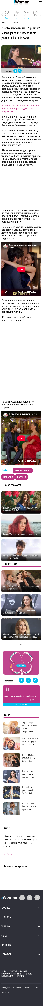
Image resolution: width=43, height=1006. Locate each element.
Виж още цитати (21, 704)
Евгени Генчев (23, 470)
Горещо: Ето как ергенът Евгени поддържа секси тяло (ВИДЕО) (20, 557)
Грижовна (6, 917)
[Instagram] (35, 680)
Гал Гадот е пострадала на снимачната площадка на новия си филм (19, 611)
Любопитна (7, 954)
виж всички (7, 854)
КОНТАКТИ (20, 976)
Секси (4, 935)
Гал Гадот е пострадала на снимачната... (29, 774)
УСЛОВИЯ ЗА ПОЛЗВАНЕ (19, 971)
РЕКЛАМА (28, 974)
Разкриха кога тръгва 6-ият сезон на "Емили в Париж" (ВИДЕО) (21, 587)
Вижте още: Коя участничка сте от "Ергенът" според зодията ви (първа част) (20, 108)
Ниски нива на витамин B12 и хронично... (29, 806)
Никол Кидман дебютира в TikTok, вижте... (29, 790)
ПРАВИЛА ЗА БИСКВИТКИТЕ (11, 974)
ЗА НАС (3, 971)
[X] (28, 680)
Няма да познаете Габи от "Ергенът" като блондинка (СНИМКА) (20, 509)
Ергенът (21, 476)
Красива (5, 907)
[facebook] (21, 680)
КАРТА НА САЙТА (7, 976)
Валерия (8, 476)
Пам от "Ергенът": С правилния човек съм (20, 534)
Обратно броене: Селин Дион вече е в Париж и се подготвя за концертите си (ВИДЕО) (21, 635)
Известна (6, 945)
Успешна (5, 926)
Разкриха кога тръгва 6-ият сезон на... (28, 757)
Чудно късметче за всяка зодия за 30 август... (30, 741)
